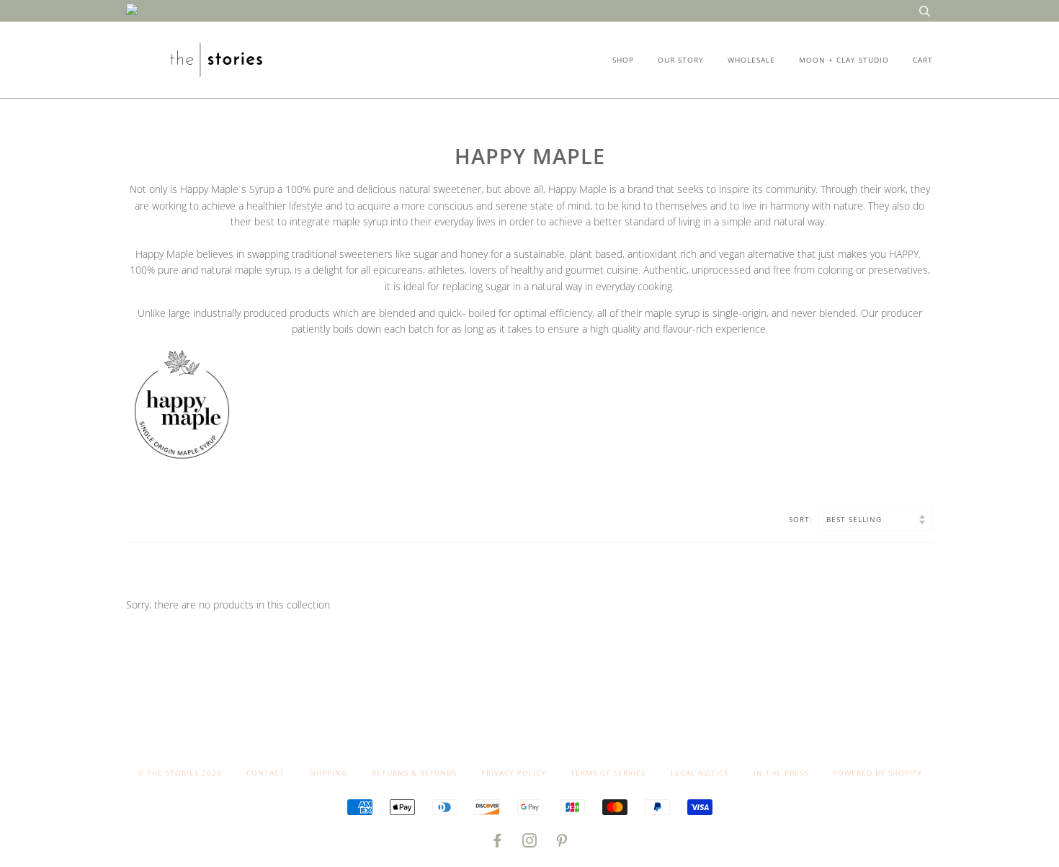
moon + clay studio (844, 60)
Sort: (802, 519)
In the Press (781, 773)
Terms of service (608, 773)
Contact (265, 773)
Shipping (328, 773)
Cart (923, 60)
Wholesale (751, 60)
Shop (623, 60)
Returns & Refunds (414, 773)
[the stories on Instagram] (529, 843)
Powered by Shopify (877, 773)
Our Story (681, 60)
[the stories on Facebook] (497, 843)
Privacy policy (513, 773)
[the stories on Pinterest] (562, 843)
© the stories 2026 (180, 773)
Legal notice (700, 773)
